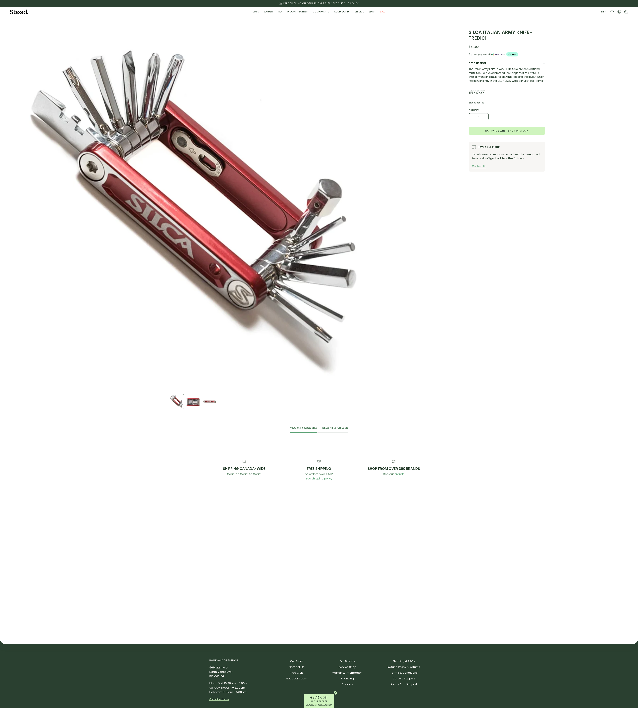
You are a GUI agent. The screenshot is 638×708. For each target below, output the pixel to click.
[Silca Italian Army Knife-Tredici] (176, 401)
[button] (298, 12)
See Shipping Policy (346, 3)
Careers (347, 684)
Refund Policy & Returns (403, 667)
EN (602, 11)
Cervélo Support (404, 678)
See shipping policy (319, 478)
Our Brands (347, 661)
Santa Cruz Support (403, 684)
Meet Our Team (296, 678)
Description (477, 63)
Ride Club (296, 673)
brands (399, 474)
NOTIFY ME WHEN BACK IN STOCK (507, 130)
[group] (319, 3)
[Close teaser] (335, 693)
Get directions (219, 699)
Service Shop (347, 667)
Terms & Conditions (404, 673)
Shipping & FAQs (404, 661)
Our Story (296, 661)
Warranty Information (347, 673)
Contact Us (479, 166)
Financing (347, 678)
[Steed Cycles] (19, 11)
